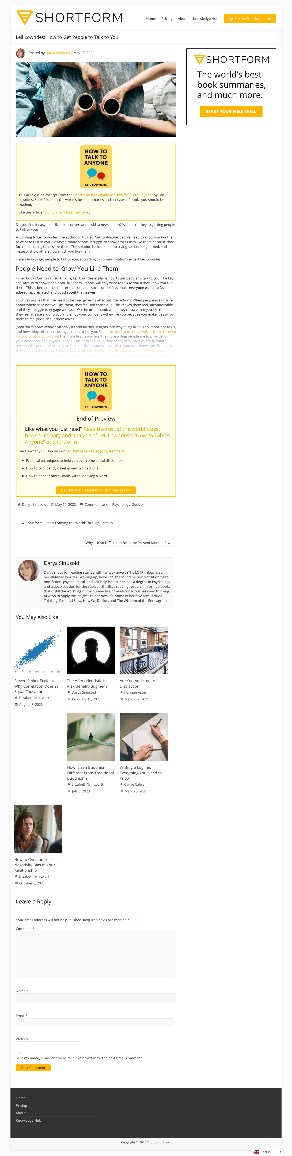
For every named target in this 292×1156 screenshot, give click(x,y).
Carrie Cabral (134, 784)
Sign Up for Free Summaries (250, 18)
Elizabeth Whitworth (35, 697)
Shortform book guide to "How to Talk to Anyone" (113, 195)
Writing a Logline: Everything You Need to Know (141, 772)
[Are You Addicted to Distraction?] (144, 628)
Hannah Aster (135, 692)
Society (138, 504)
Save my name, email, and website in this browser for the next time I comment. (79, 1058)
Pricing (167, 18)
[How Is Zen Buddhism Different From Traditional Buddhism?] (91, 715)
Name (22, 990)
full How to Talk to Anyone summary (95, 451)
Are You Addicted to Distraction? (137, 683)
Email (21, 1015)
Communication (98, 504)
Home (151, 18)
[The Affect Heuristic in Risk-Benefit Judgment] (91, 628)
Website (22, 1039)
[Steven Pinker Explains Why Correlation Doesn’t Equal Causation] (38, 628)
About (183, 18)
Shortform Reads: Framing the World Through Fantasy (67, 522)
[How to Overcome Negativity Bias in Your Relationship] (38, 807)
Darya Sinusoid (58, 52)
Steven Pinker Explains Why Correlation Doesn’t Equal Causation (36, 686)
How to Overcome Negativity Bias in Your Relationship (34, 865)
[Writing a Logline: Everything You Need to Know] (144, 715)
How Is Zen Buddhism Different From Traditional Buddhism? (90, 772)
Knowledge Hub (205, 18)
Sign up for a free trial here (67, 212)
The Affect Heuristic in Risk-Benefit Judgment (87, 683)
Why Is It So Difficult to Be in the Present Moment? (128, 542)
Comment (25, 928)
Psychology (121, 504)
